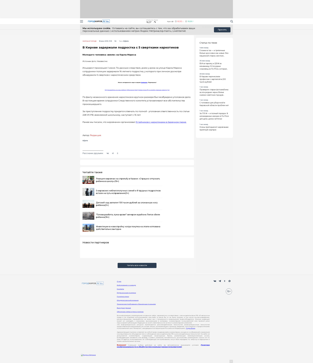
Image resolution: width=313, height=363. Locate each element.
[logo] (92, 283)
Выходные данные (124, 308)
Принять (222, 30)
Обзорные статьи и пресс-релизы (130, 312)
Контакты (120, 289)
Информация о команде (126, 285)
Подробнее (190, 328)
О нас (119, 281)
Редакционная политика (126, 293)
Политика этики (123, 296)
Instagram (144, 82)
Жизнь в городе (90, 41)
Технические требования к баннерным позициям (136, 304)
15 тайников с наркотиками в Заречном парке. (161, 122)
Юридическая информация (128, 300)
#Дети (126, 41)
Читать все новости (137, 265)
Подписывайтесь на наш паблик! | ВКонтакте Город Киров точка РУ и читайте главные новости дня (137, 90)
